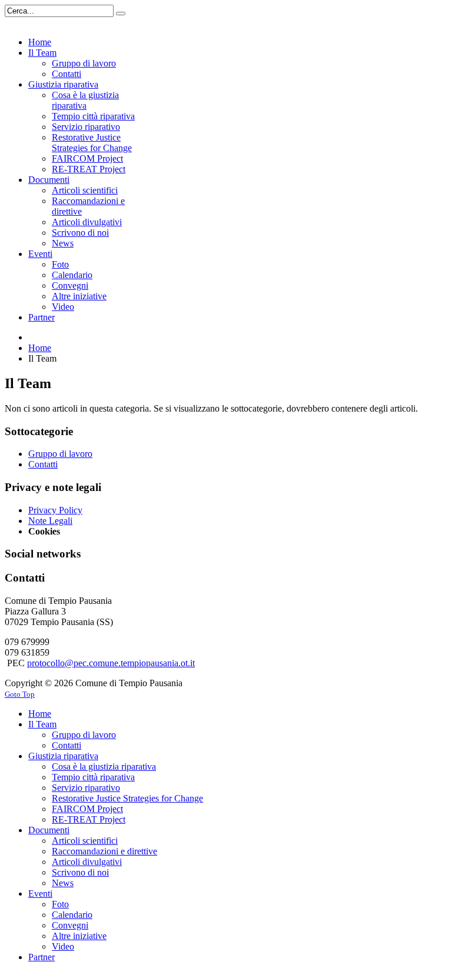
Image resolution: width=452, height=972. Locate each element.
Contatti (43, 464)
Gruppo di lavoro (60, 454)
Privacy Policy (55, 510)
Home (39, 348)
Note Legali (50, 521)
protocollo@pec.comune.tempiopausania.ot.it (111, 663)
